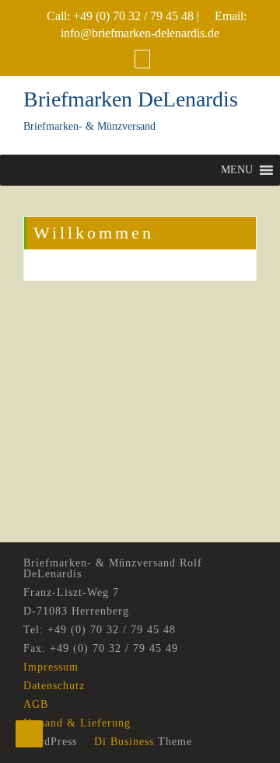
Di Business (122, 741)
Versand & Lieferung (77, 723)
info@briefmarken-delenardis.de (140, 33)
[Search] (142, 58)
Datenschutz (54, 686)
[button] (237, 170)
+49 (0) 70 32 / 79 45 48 (133, 16)
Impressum (51, 667)
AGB (35, 704)
